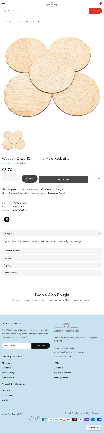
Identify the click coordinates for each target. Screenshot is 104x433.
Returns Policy (8, 372)
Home (4, 22)
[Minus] (5, 178)
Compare (6, 390)
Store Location (8, 377)
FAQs (56, 362)
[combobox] (52, 11)
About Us (6, 362)
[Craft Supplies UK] (52, 4)
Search (96, 11)
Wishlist (5, 400)
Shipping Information (62, 372)
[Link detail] (31, 418)
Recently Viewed (61, 377)
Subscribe (41, 345)
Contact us (6, 367)
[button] (5, 163)
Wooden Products (20, 206)
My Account (7, 395)
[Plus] (16, 178)
